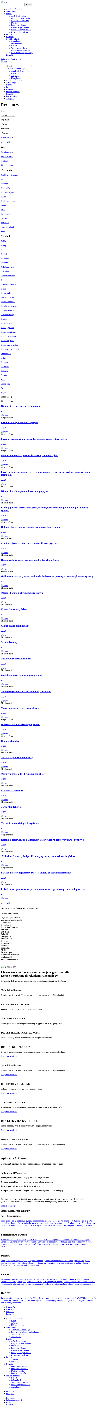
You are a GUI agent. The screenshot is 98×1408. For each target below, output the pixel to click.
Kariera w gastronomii (20, 27)
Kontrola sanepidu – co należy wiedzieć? (75, 1225)
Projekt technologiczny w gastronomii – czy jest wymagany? (42, 1223)
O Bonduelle (16, 43)
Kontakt (9, 55)
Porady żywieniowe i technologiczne (26, 1332)
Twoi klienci (16, 1336)
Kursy (13, 73)
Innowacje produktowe (20, 50)
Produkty (10, 34)
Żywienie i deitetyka (19, 1355)
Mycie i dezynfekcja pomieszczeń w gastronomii (57, 1300)
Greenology (11, 11)
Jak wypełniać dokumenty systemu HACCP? (19, 1298)
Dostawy (15, 23)
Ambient (14, 1359)
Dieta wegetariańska (19, 1373)
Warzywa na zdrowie (19, 48)
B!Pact (14, 46)
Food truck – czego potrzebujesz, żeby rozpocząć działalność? (26, 1221)
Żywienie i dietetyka (19, 32)
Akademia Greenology (15, 9)
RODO (9, 1402)
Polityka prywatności (14, 1400)
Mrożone (15, 1362)
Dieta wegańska (17, 1371)
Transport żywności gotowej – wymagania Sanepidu (22, 1261)
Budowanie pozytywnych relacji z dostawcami (20, 1265)
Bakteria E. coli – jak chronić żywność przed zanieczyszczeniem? (27, 1239)
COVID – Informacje (20, 20)
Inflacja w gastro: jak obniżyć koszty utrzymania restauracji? (69, 1284)
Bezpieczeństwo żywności (22, 18)
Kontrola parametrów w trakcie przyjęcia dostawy (65, 1261)
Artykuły (15, 76)
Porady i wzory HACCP (21, 30)
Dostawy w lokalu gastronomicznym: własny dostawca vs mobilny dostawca (59, 1263)
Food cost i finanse (18, 25)
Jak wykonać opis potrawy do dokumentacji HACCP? (61, 1298)
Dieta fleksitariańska (19, 1369)
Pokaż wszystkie (7, 137)
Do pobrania (16, 78)
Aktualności (16, 41)
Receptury (10, 36)
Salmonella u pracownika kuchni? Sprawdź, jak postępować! (34, 1242)
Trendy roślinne (17, 1334)
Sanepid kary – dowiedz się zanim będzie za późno (37, 1225)
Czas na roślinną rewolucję (22, 53)
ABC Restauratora (18, 16)
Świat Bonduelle (13, 39)
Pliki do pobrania (18, 1325)
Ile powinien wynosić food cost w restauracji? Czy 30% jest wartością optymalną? (34, 1279)
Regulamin (10, 1398)
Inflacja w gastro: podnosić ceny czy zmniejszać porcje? (40, 1282)
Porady (9, 14)
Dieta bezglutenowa (19, 1366)
